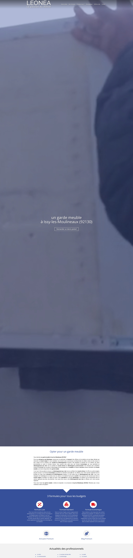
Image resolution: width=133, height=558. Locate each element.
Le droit (39, 554)
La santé (84, 554)
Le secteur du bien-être (65, 554)
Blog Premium (86, 539)
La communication (41, 556)
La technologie (62, 556)
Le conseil (84, 556)
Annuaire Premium (46, 539)
